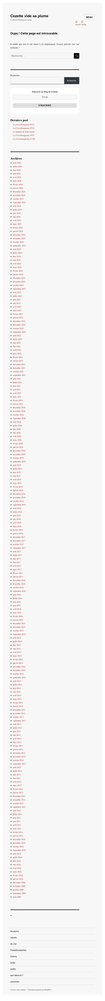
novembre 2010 (19, 843)
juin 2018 (17, 515)
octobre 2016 (18, 587)
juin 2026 (17, 170)
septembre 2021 (19, 375)
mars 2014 (17, 699)
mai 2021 (16, 389)
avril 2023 (17, 306)
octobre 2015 (18, 630)
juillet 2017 (17, 555)
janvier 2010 (18, 878)
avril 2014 (17, 695)
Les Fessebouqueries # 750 (24, 139)
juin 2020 (17, 429)
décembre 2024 (19, 234)
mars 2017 (17, 569)
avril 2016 (17, 609)
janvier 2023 (18, 317)
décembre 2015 (19, 623)
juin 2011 (17, 817)
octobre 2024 (18, 242)
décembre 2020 (19, 407)
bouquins (14, 931)
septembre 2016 (19, 591)
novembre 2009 (19, 886)
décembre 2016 (19, 580)
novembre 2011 (19, 799)
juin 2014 (17, 688)
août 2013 (17, 724)
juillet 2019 (17, 468)
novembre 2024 (19, 238)
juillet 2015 (17, 641)
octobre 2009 (18, 889)
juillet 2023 (17, 296)
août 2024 (17, 249)
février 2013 (18, 745)
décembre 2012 (19, 753)
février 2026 (18, 184)
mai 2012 (16, 778)
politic (13, 968)
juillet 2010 (17, 857)
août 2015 (17, 637)
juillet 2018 (17, 511)
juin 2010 (17, 861)
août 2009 (17, 896)
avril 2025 (17, 220)
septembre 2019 (19, 461)
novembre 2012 (19, 756)
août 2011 (17, 810)
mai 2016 (16, 605)
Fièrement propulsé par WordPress (39, 990)
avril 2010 (17, 868)
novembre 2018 (19, 497)
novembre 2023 (19, 281)
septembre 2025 (19, 202)
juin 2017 (17, 558)
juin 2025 (17, 213)
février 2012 (18, 789)
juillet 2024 (17, 252)
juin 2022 (17, 342)
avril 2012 (17, 781)
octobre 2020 (18, 414)
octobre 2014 (18, 673)
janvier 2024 (18, 274)
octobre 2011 (18, 803)
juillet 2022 (17, 339)
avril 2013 (17, 738)
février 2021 (18, 400)
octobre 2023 (18, 285)
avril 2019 (17, 479)
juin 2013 (17, 731)
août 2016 (17, 594)
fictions (13, 956)
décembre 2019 (19, 450)
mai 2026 (16, 173)
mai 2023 (16, 303)
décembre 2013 (19, 709)
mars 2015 (17, 655)
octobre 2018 (18, 501)
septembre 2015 (19, 634)
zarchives (14, 981)
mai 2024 (16, 260)
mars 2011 (17, 828)
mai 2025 (16, 216)
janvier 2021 (18, 404)
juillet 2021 (17, 382)
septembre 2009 (19, 893)
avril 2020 (17, 436)
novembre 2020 (19, 411)
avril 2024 (17, 263)
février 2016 (18, 616)
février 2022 (18, 357)
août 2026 (17, 162)
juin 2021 (17, 386)
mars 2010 (17, 871)
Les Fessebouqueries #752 (23, 128)
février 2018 (18, 529)
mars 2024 (17, 267)
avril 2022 (17, 350)
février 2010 (18, 875)
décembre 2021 (19, 364)
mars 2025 (17, 224)
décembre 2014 (19, 666)
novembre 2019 (19, 454)
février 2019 (18, 486)
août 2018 (17, 508)
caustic (13, 937)
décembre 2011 (19, 796)
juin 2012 (17, 774)
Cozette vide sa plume (29, 15)
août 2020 (17, 421)
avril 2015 (17, 652)
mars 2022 (17, 353)
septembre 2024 (19, 245)
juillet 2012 (17, 771)
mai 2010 (16, 864)
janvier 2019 (18, 490)
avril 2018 (17, 522)
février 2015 (18, 659)
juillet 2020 (17, 425)
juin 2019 (17, 472)
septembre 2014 (19, 677)
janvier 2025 (18, 231)
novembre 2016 (19, 583)
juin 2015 (17, 645)
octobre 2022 (18, 328)
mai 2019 (16, 475)
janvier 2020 (18, 447)
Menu (89, 17)
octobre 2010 (18, 846)
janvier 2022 (18, 360)
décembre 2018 (19, 493)
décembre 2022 (19, 321)
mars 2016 (17, 612)
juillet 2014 (17, 684)
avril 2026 (17, 177)
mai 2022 (16, 346)
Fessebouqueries (18, 950)
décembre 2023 (19, 278)
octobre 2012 (18, 760)
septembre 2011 (19, 807)
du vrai (13, 943)
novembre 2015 (19, 627)
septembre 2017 (19, 547)
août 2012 (17, 767)
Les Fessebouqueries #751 (23, 135)
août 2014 (17, 681)
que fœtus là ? (16, 975)
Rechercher (15, 75)
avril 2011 (17, 825)
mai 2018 (16, 519)
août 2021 (17, 378)
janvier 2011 (18, 835)
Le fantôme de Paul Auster (24, 131)
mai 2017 (16, 562)
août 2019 (17, 465)
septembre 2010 (19, 850)
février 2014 (18, 702)
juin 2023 (17, 299)
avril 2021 (17, 393)
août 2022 (17, 335)
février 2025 (18, 227)
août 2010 (17, 853)
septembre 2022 (19, 332)
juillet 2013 (17, 727)
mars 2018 (17, 526)
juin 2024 (17, 256)
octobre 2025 (18, 198)
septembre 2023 (19, 288)
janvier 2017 (18, 576)
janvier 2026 (18, 188)
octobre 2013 (18, 717)
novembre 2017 (19, 540)
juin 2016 (17, 601)
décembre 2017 (19, 537)
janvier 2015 (18, 663)
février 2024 (18, 270)
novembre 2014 (19, 670)
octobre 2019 (18, 457)
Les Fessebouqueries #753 (23, 124)
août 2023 (17, 292)
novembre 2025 (19, 195)
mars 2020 (17, 439)
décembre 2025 (19, 191)
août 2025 (17, 206)
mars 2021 (17, 396)
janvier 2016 (18, 619)
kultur (12, 962)
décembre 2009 (19, 882)
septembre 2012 (19, 763)
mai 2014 (16, 691)
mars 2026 (17, 180)
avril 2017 (17, 565)
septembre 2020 (19, 418)
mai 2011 (16, 821)
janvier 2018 (18, 533)
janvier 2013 (18, 749)
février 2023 (18, 314)
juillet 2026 (17, 166)
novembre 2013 (19, 713)
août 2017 (17, 551)
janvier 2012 (18, 792)
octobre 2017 (18, 544)
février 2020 (18, 443)
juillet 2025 (17, 209)
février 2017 (18, 573)
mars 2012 (17, 785)
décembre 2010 (19, 839)
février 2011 (18, 832)
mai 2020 (16, 432)
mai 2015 (16, 648)
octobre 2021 (18, 371)
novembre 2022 (19, 324)
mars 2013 (17, 742)
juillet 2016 (17, 598)
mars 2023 (17, 310)
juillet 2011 (17, 814)
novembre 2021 (19, 368)
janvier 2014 (18, 706)
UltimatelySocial (69, 999)
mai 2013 (16, 735)
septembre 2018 (19, 504)
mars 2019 (17, 483)
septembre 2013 (19, 720)
